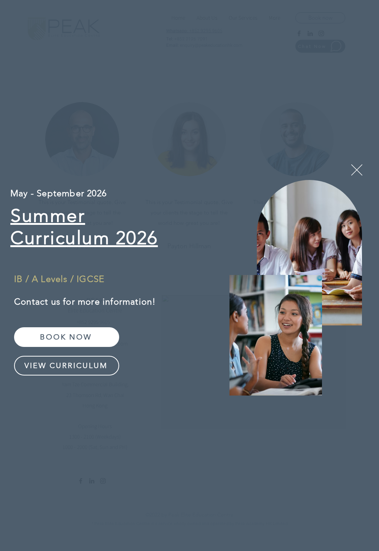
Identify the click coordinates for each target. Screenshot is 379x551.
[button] (356, 170)
